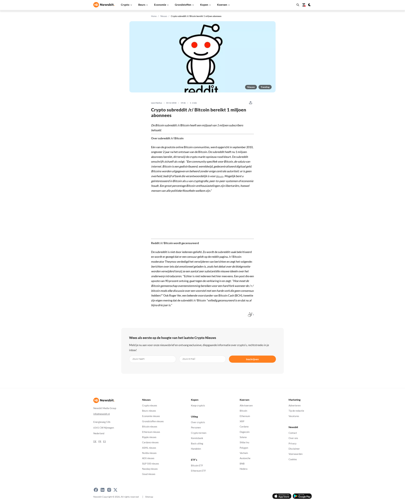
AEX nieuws (148, 458)
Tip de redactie (296, 410)
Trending (265, 87)
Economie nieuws (151, 416)
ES (104, 441)
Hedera (243, 468)
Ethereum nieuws (151, 432)
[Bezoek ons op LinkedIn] (102, 489)
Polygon (244, 447)
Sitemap (149, 496)
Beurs (141, 4)
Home (154, 16)
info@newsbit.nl (101, 414)
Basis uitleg (197, 443)
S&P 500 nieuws (150, 463)
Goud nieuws (148, 474)
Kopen (204, 4)
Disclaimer (294, 448)
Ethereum (245, 416)
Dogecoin (244, 432)
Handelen (196, 448)
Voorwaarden (295, 454)
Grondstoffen (183, 4)
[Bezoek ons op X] (115, 489)
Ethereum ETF (198, 471)
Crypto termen (198, 433)
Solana (243, 437)
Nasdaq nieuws (150, 468)
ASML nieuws (149, 447)
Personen (196, 427)
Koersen (222, 4)
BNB (242, 463)
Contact (293, 433)
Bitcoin (219, 176)
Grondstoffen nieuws (153, 421)
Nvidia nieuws (149, 453)
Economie (160, 4)
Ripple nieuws (149, 437)
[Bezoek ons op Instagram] (109, 489)
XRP (242, 421)
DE (95, 441)
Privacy (292, 443)
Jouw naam (138, 358)
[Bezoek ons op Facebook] (95, 489)
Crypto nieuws (149, 405)
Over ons (293, 438)
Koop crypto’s (198, 405)
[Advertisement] (202, 215)
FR (99, 441)
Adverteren (295, 405)
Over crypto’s (198, 422)
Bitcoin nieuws (149, 426)
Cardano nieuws (150, 442)
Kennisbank (197, 438)
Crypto (125, 4)
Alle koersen (246, 405)
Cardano (244, 426)
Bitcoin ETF (197, 465)
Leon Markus (156, 103)
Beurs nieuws (149, 410)
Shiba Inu (244, 442)
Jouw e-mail (188, 358)
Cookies (293, 459)
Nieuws (163, 16)
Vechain (244, 453)
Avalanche (245, 458)
